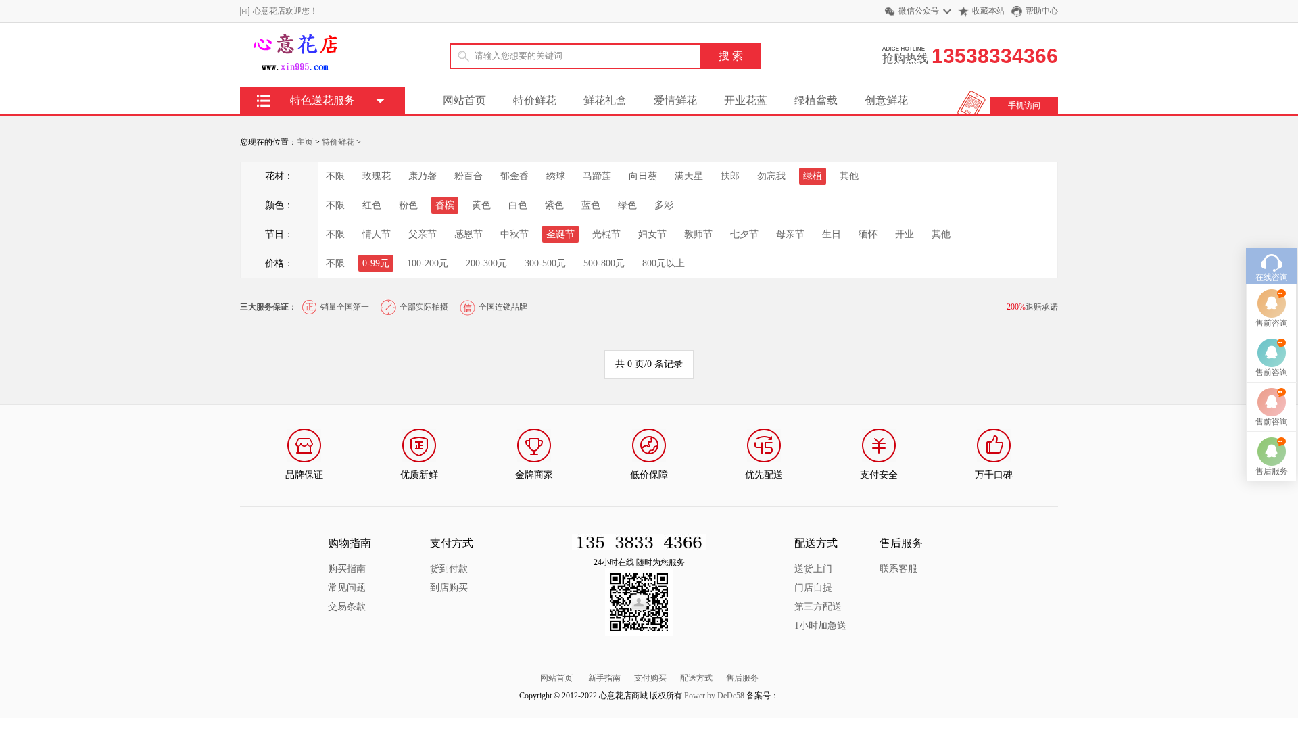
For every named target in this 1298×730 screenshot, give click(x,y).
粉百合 (468, 176)
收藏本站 (988, 11)
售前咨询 (1271, 323)
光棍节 (606, 234)
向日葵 (643, 176)
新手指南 (604, 678)
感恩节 (468, 234)
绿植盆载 (816, 100)
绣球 (555, 176)
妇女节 (652, 234)
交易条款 (347, 607)
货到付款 (449, 569)
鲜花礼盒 (605, 100)
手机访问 (1024, 105)
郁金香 (514, 176)
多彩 (663, 205)
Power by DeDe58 (714, 695)
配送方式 (696, 678)
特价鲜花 (534, 100)
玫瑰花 (376, 176)
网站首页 (464, 100)
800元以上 (663, 263)
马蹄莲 (597, 176)
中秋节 (514, 234)
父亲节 (422, 234)
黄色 (481, 205)
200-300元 (486, 263)
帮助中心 (1042, 11)
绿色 (627, 205)
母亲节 (790, 234)
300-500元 (545, 263)
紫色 (554, 205)
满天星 (689, 176)
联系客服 (898, 569)
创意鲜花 (886, 100)
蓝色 (590, 205)
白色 (517, 205)
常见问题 (347, 588)
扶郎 (730, 176)
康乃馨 (422, 176)
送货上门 (813, 569)
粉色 (408, 205)
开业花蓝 (745, 100)
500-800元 (604, 263)
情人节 (376, 234)
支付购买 (650, 678)
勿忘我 (771, 176)
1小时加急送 (820, 625)
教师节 (698, 234)
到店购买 (449, 588)
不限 (335, 176)
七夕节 (744, 234)
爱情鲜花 (675, 100)
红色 (371, 205)
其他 (849, 176)
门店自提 (813, 588)
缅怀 (868, 234)
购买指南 (347, 569)
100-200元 (427, 263)
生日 (831, 234)
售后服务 (742, 678)
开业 (904, 234)
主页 (305, 142)
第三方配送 (818, 607)
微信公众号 (918, 11)
